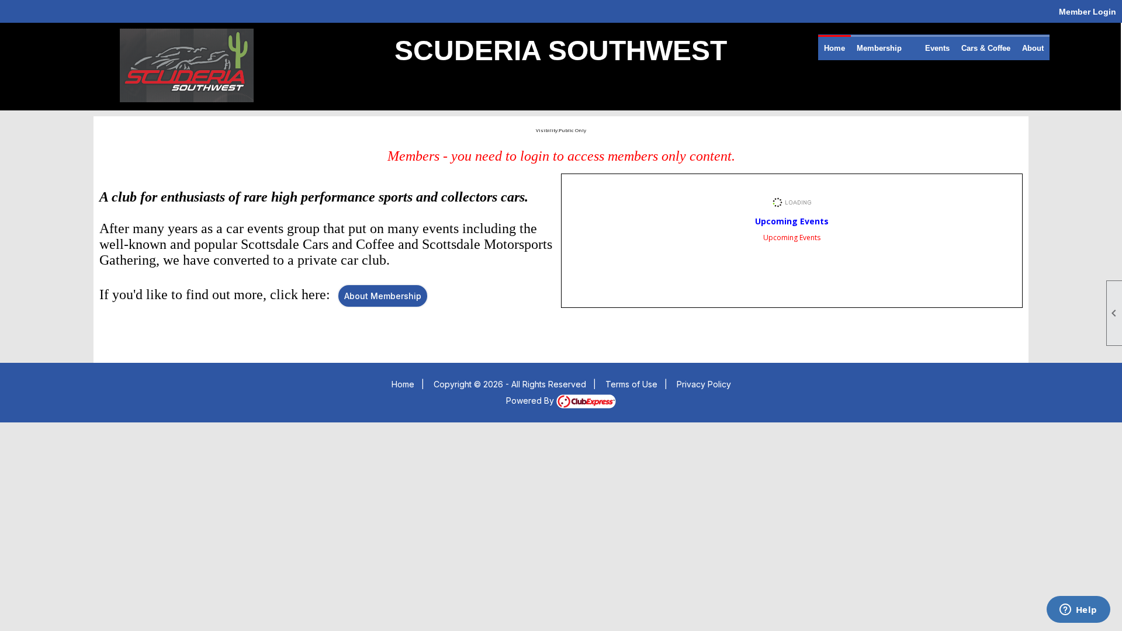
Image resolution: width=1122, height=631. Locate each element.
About (1033, 48)
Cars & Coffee (985, 48)
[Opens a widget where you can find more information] (1078, 610)
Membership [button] (879, 48)
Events (937, 48)
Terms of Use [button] (631, 384)
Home (834, 48)
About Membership (382, 296)
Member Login (1087, 11)
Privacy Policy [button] (704, 384)
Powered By (531, 400)
